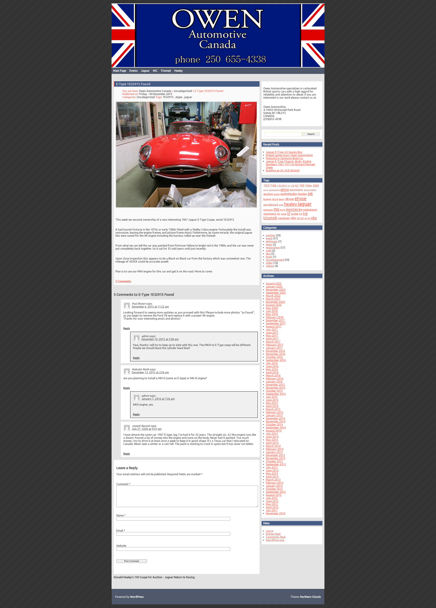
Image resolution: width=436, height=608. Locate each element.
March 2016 (273, 375)
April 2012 (272, 507)
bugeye (267, 199)
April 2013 (272, 476)
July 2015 (272, 396)
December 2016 (275, 350)
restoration (273, 247)
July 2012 (272, 498)
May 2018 (272, 314)
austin (277, 194)
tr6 (305, 213)
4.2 (297, 185)
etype (179, 97)
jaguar (188, 97)
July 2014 (272, 433)
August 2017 (274, 326)
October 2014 (274, 424)
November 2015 (275, 387)
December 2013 (275, 455)
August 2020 (274, 304)
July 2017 (272, 329)
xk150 (307, 218)
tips (268, 253)
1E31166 (269, 185)
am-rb (265, 190)
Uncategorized (183, 90)
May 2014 (272, 439)
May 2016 (272, 369)
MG (155, 70)
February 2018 (274, 317)
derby (282, 199)
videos (270, 265)
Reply (126, 328)
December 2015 (275, 384)
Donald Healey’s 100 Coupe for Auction (138, 577)
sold (268, 250)
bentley (302, 193)
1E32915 (168, 97)
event (269, 238)
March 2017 (273, 341)
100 (301, 185)
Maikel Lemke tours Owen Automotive (289, 155)
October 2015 (274, 390)
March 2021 (273, 298)
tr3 (300, 213)
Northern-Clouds (310, 596)
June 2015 (272, 399)
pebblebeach (310, 209)
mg (276, 209)
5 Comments (123, 281)
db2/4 (275, 199)
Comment (123, 484)
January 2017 (274, 347)
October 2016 (274, 357)
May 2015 (272, 403)
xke (314, 218)
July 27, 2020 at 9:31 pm (147, 428)
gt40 (281, 205)
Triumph (166, 70)
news (269, 244)
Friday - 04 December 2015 (155, 94)
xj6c (293, 218)
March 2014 (273, 445)
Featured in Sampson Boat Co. (284, 158)
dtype (289, 199)
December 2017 (275, 320)
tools (269, 256)
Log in (269, 530)
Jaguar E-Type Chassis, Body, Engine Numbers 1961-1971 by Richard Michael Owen (290, 164)
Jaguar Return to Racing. (180, 577)
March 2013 (273, 479)
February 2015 (274, 412)
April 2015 (272, 406)
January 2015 (274, 415)
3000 (316, 185)
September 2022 (276, 292)
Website (121, 545)
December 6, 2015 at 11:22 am (150, 306)
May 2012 (272, 504)
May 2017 (272, 335)
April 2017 (272, 338)
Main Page (119, 70)
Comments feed (275, 537)
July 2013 (272, 467)
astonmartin (296, 189)
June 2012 (272, 501)
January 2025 (274, 286)
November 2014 (275, 421)
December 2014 (275, 418)
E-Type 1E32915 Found (133, 84)
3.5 (288, 186)
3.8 (292, 185)
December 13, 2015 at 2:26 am (150, 372)
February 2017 (274, 344)
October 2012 (274, 488)
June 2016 (272, 366)
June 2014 (272, 436)
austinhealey (289, 193)
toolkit (294, 213)
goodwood (270, 204)
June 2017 (272, 332)
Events (133, 70)
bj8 (310, 194)
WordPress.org (275, 540)
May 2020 (272, 308)
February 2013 (274, 482)
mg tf (282, 210)
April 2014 (272, 442)
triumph (270, 218)
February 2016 (274, 378)
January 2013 (274, 485)
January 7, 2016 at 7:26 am (158, 398)
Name (121, 515)
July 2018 (272, 311)
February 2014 (274, 449)
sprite (283, 214)
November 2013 (275, 458)
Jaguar (145, 70)
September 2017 (276, 323)
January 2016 (274, 381)
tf (288, 213)
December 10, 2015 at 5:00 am (160, 339)
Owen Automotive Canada (155, 90)
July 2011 (272, 510)
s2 (278, 213)
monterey (294, 209)
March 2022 (273, 295)
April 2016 (272, 372)
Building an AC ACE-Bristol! (283, 170)
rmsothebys (269, 213)
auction (268, 193)
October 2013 (274, 461)
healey (290, 204)
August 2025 (274, 283)
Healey (178, 70)
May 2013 (272, 473)
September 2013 (276, 464)
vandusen (284, 218)
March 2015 (273, 409)
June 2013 (272, 470)
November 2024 (275, 289)
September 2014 (276, 427)
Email (120, 530)
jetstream (268, 210)
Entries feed (273, 533)
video (269, 262)
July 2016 (272, 363)
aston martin (310, 190)
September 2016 (276, 360)
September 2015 (276, 393)
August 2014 (274, 430)
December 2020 (275, 301)
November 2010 (275, 513)
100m (308, 185)
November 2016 (275, 354)
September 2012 (276, 491)
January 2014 (274, 452)
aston (284, 189)
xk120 (300, 218)
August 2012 (274, 494)
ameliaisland (274, 190)
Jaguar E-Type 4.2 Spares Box (284, 152)
